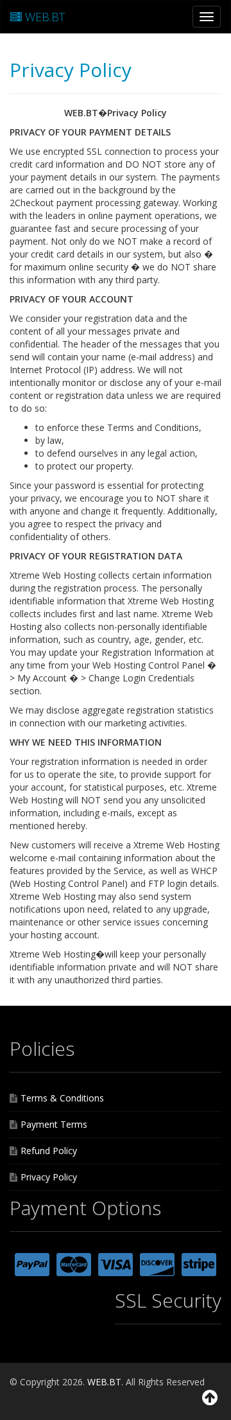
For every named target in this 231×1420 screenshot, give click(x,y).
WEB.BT (43, 16)
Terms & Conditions (62, 1098)
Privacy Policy (49, 1177)
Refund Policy (49, 1150)
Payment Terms (54, 1124)
